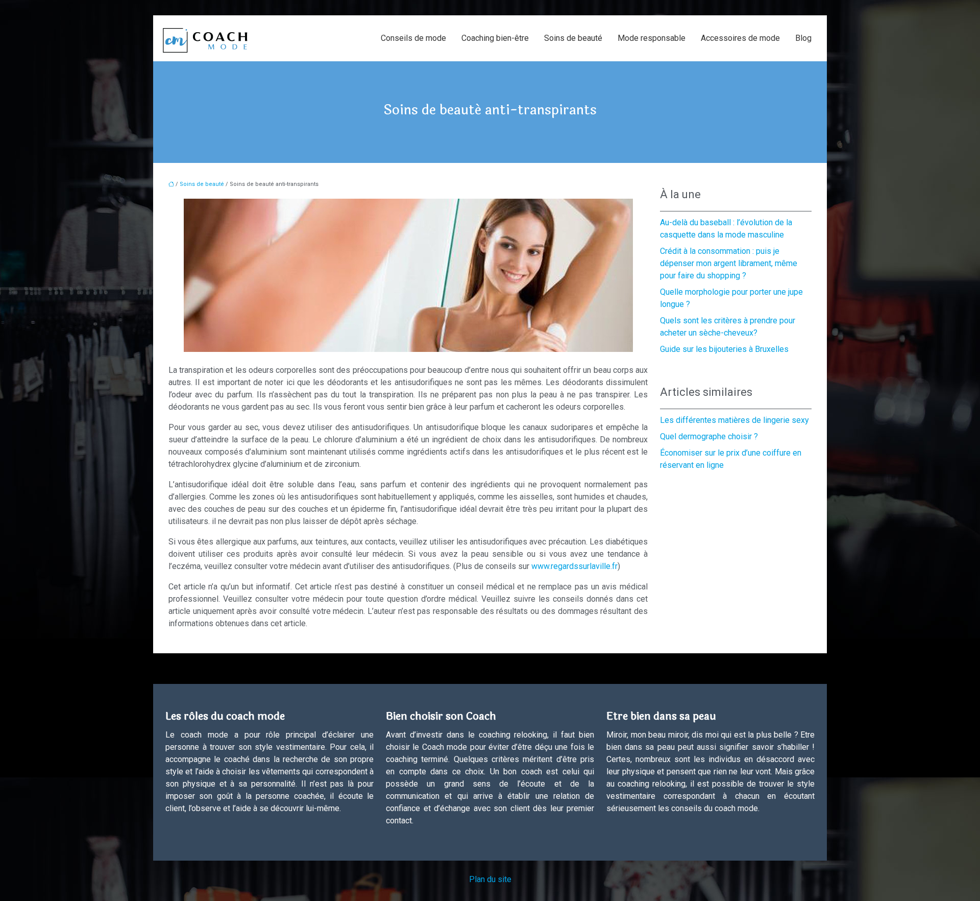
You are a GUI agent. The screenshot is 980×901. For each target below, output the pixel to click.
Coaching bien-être (495, 38)
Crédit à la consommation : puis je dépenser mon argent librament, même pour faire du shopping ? (728, 263)
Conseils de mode (413, 38)
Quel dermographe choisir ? (709, 436)
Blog (803, 38)
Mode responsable (651, 38)
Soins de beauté (573, 38)
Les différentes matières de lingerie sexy (734, 420)
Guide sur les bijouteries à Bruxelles (724, 349)
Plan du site (490, 879)
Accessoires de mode (740, 38)
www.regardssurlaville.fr (574, 566)
